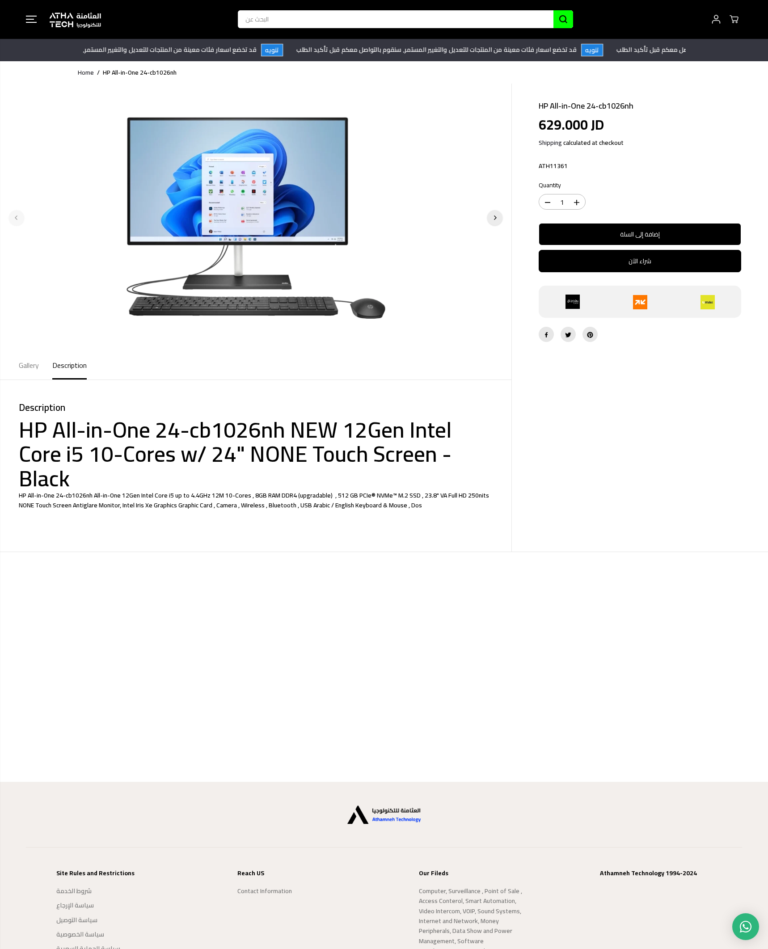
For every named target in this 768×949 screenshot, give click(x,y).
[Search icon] (563, 19)
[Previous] (16, 217)
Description (69, 365)
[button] (31, 19)
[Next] (494, 217)
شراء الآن (640, 261)
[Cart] (734, 19)
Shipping (550, 143)
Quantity (550, 186)
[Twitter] (568, 334)
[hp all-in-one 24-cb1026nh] (255, 218)
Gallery (29, 365)
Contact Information (264, 891)
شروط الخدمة (74, 891)
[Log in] (716, 19)
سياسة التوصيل (76, 920)
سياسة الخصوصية (80, 934)
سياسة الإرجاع (75, 905)
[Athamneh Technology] (75, 19)
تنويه (281, 50)
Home (86, 72)
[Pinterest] (590, 334)
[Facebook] (546, 334)
